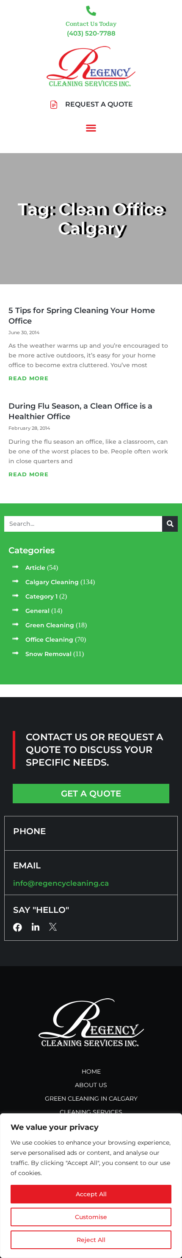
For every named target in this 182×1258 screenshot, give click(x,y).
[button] (91, 128)
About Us (91, 1085)
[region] (91, 1185)
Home (91, 1071)
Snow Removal (48, 654)
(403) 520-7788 (91, 33)
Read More (28, 378)
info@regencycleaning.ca (61, 883)
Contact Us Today (91, 24)
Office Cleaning (49, 639)
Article (35, 567)
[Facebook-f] (17, 927)
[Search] (170, 524)
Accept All (91, 1194)
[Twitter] (53, 927)
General (37, 611)
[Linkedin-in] (35, 927)
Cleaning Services (91, 1112)
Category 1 (41, 596)
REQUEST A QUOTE (99, 104)
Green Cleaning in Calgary (91, 1098)
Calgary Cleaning (52, 582)
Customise (91, 1217)
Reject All (91, 1240)
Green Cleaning (49, 625)
